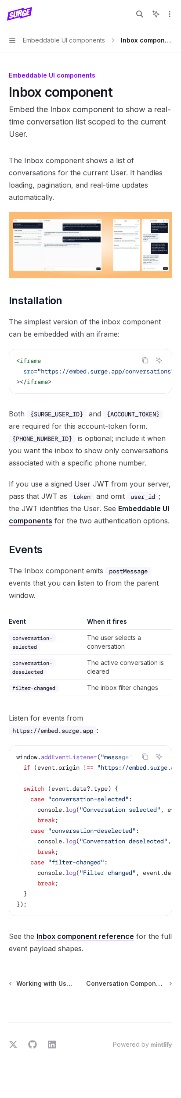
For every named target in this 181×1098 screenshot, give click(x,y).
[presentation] (90, 371)
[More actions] (169, 14)
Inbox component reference (85, 936)
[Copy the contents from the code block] (145, 360)
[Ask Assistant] (159, 360)
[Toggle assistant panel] (156, 14)
